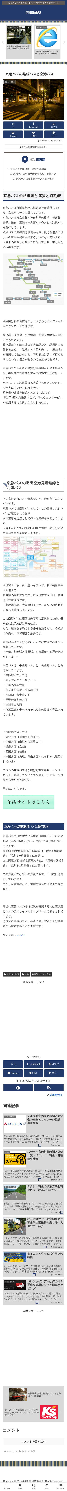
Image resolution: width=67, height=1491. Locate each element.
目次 (32, 159)
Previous (2, 42)
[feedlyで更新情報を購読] (18, 1087)
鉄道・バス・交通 (42, 974)
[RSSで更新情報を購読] (49, 1087)
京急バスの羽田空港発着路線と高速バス (34, 173)
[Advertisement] (33, 442)
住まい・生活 (13, 974)
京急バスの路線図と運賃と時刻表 (28, 169)
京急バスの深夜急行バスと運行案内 (35, 178)
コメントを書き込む (33, 1441)
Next (64, 42)
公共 (27, 974)
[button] (54, 134)
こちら (20, 934)
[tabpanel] (19, 42)
